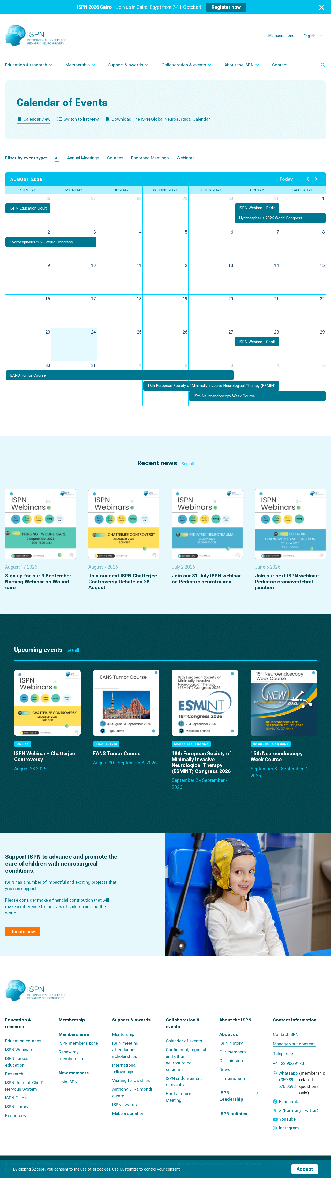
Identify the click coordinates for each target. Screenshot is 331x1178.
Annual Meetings (83, 157)
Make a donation (128, 1113)
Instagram (289, 1127)
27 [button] (93, 198)
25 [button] (139, 332)
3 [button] (94, 232)
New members (74, 1072)
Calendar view (36, 119)
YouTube (287, 1119)
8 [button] (323, 232)
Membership (77, 64)
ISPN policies (233, 1113)
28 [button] (139, 198)
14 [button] (276, 265)
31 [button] (276, 198)
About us (228, 1034)
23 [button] (47, 332)
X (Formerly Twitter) (298, 1110)
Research (14, 1073)
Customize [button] (129, 1169)
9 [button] (49, 265)
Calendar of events (184, 1040)
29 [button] (185, 198)
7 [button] (277, 232)
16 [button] (47, 298)
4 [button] (140, 232)
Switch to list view (81, 119)
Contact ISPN (285, 1034)
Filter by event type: (26, 157)
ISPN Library (16, 1106)
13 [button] (230, 265)
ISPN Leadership (231, 1096)
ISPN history (231, 1043)
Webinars (186, 157)
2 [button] (49, 232)
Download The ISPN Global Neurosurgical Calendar (160, 119)
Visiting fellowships (131, 1080)
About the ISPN (238, 64)
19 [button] (185, 298)
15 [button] (322, 265)
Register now (226, 7)
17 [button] (93, 298)
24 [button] (93, 332)
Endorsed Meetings (150, 157)
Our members (232, 1052)
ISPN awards (124, 1104)
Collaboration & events (184, 64)
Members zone (281, 35)
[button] (27, 208)
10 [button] (93, 265)
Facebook (288, 1101)
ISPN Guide (16, 1097)
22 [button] (322, 298)
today (286, 179)
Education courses (23, 1040)
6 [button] (232, 232)
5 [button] (186, 232)
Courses (115, 157)
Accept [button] (305, 1169)
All (57, 157)
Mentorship (123, 1034)
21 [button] (276, 298)
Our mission (231, 1060)
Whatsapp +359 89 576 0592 (288, 1080)
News (224, 1069)
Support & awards (125, 64)
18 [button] (139, 298)
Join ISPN (68, 1081)
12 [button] (185, 265)
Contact (280, 64)
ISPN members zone (78, 1043)
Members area (74, 1034)
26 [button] (47, 198)
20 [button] (230, 298)
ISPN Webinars (19, 1049)
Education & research (26, 64)
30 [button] (230, 198)
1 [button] (323, 198)
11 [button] (139, 265)
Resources (15, 1115)
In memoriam (232, 1078)
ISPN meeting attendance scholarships (125, 1050)
